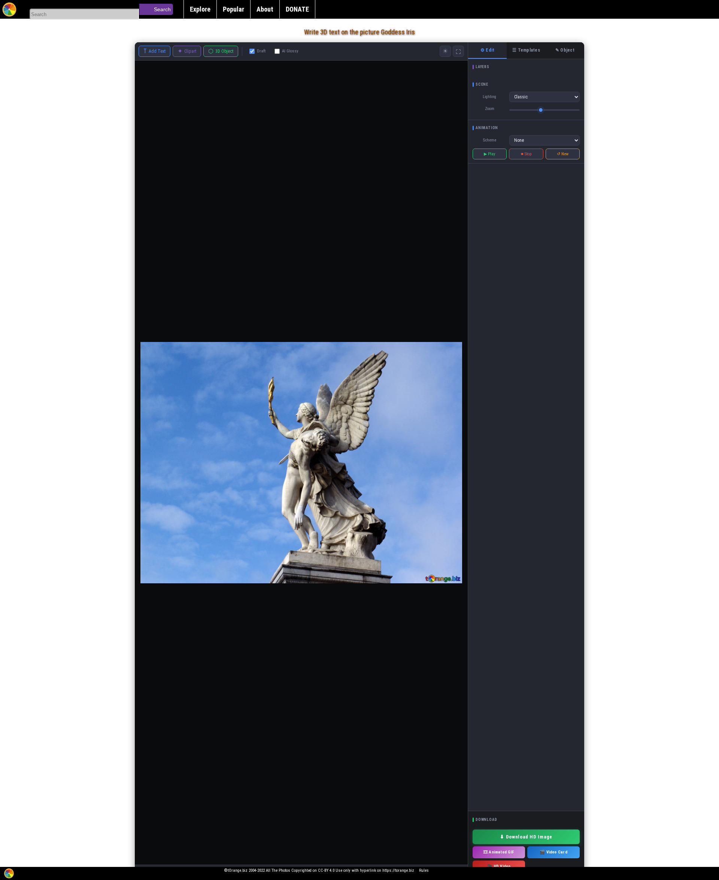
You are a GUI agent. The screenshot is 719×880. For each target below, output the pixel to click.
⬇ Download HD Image (526, 837)
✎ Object (564, 50)
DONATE (297, 9)
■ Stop (526, 154)
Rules (424, 870)
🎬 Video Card (553, 852)
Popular (233, 9)
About (265, 9)
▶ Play (489, 154)
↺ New (562, 154)
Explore (200, 9)
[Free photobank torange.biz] (9, 9)
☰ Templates (526, 50)
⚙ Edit (487, 50)
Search (162, 9)
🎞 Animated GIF (498, 852)
